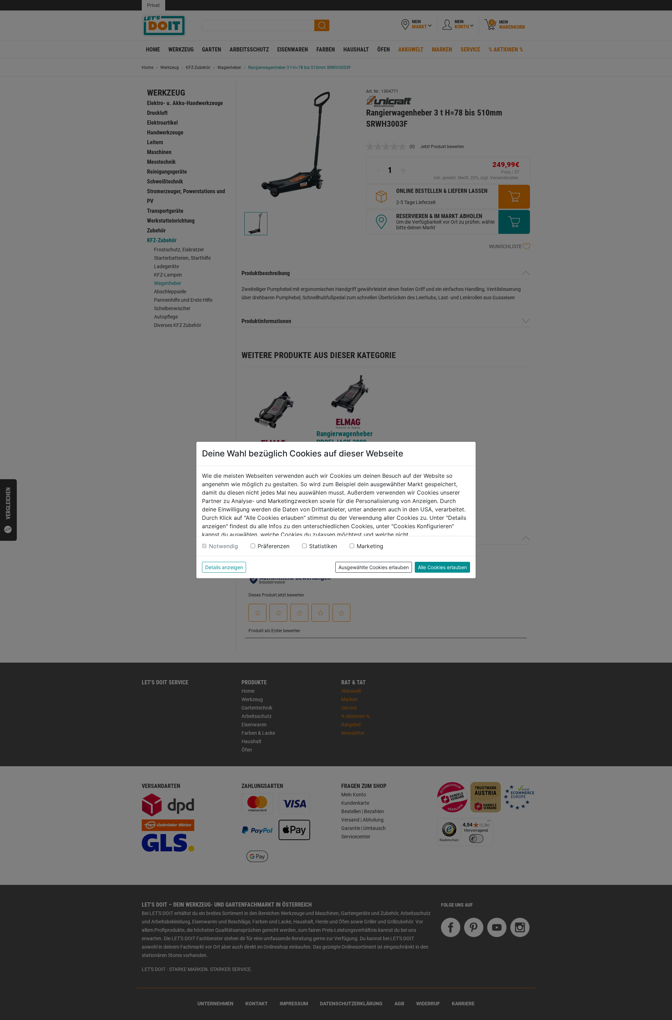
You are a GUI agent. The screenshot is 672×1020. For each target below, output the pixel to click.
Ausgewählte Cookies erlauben (373, 567)
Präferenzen (273, 546)
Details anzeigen (224, 567)
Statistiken (323, 546)
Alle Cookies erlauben (442, 567)
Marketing (370, 546)
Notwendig (223, 546)
